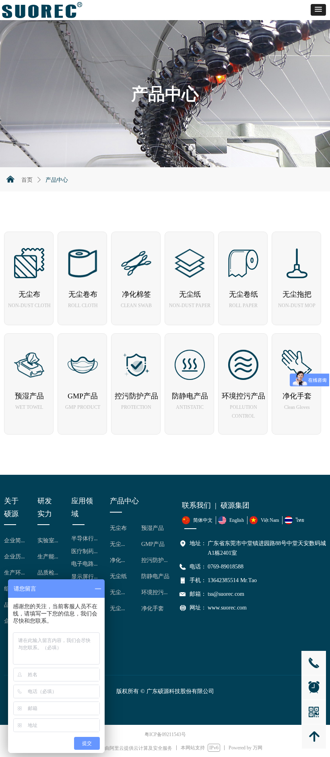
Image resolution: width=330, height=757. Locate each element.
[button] (318, 10)
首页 (27, 180)
